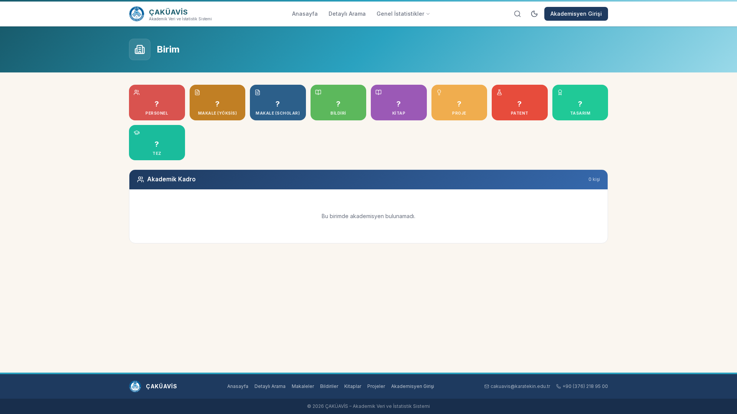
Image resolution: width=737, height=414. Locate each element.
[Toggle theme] (534, 14)
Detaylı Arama (347, 13)
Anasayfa (305, 13)
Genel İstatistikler (400, 13)
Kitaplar (352, 386)
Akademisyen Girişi (576, 13)
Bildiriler (329, 386)
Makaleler (303, 386)
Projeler (376, 386)
